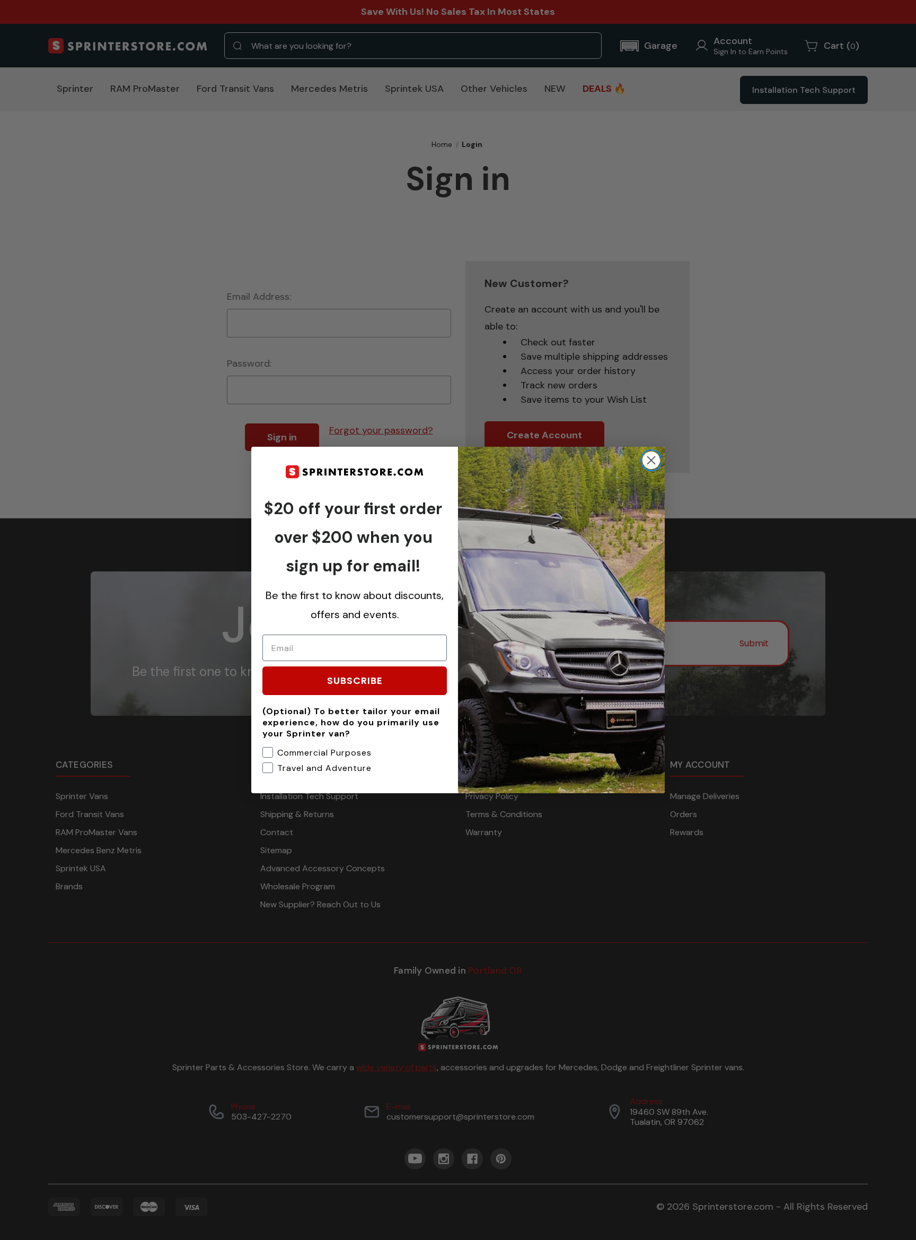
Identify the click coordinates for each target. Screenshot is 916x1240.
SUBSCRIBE (355, 680)
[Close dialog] (651, 460)
